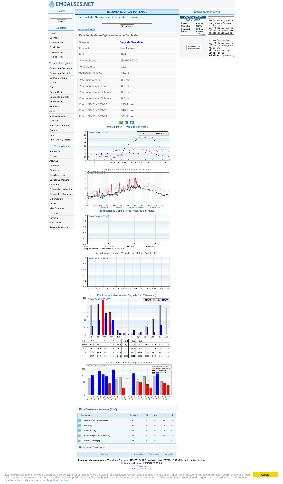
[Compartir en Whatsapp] (121, 123)
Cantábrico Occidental (60, 68)
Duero (52, 82)
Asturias (53, 160)
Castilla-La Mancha (59, 179)
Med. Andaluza (57, 116)
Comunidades (56, 42)
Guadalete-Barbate (59, 97)
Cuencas (54, 37)
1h (147, 415)
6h (155, 415)
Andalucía (54, 151)
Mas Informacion (57, 480)
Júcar (52, 111)
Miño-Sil (53, 120)
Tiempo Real (56, 56)
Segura (53, 130)
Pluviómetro (86, 415)
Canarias (54, 165)
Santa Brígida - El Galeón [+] (97, 436)
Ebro (51, 87)
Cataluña (54, 184)
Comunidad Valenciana (61, 194)
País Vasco (55, 222)
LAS (132, 420)
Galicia (53, 203)
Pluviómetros (56, 52)
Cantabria (54, 170)
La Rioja (53, 213)
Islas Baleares (56, 208)
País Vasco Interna (59, 125)
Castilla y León (57, 175)
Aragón (53, 156)
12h (164, 415)
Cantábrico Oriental (59, 73)
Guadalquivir (56, 101)
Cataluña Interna (58, 78)
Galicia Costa (56, 92)
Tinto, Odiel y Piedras (60, 139)
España (53, 33)
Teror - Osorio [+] (92, 441)
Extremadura (56, 199)
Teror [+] (88, 425)
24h (172, 415)
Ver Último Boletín (86, 29)
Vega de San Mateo (132, 42)
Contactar (141, 466)
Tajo (51, 135)
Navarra (53, 218)
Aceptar (265, 474)
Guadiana (54, 106)
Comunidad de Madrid (61, 189)
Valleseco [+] (90, 430)
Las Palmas (127, 48)
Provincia (134, 415)
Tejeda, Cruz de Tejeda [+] (96, 420)
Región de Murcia (58, 227)
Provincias (54, 47)
